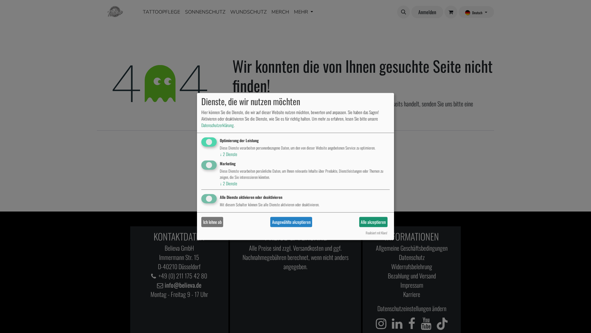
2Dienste (228, 154)
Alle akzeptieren (373, 222)
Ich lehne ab (212, 222)
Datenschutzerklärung (217, 125)
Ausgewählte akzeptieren (291, 222)
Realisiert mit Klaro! (376, 233)
